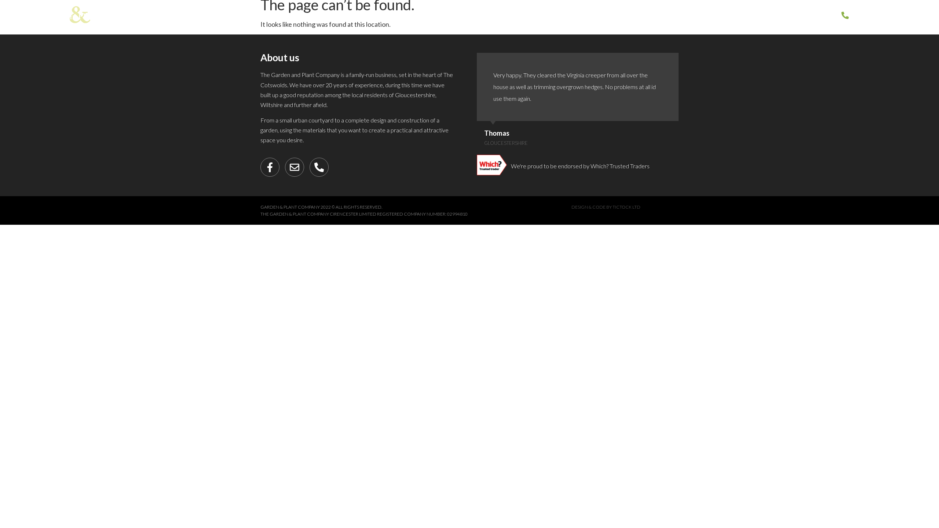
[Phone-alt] (319, 167)
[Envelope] (294, 167)
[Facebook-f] (269, 167)
